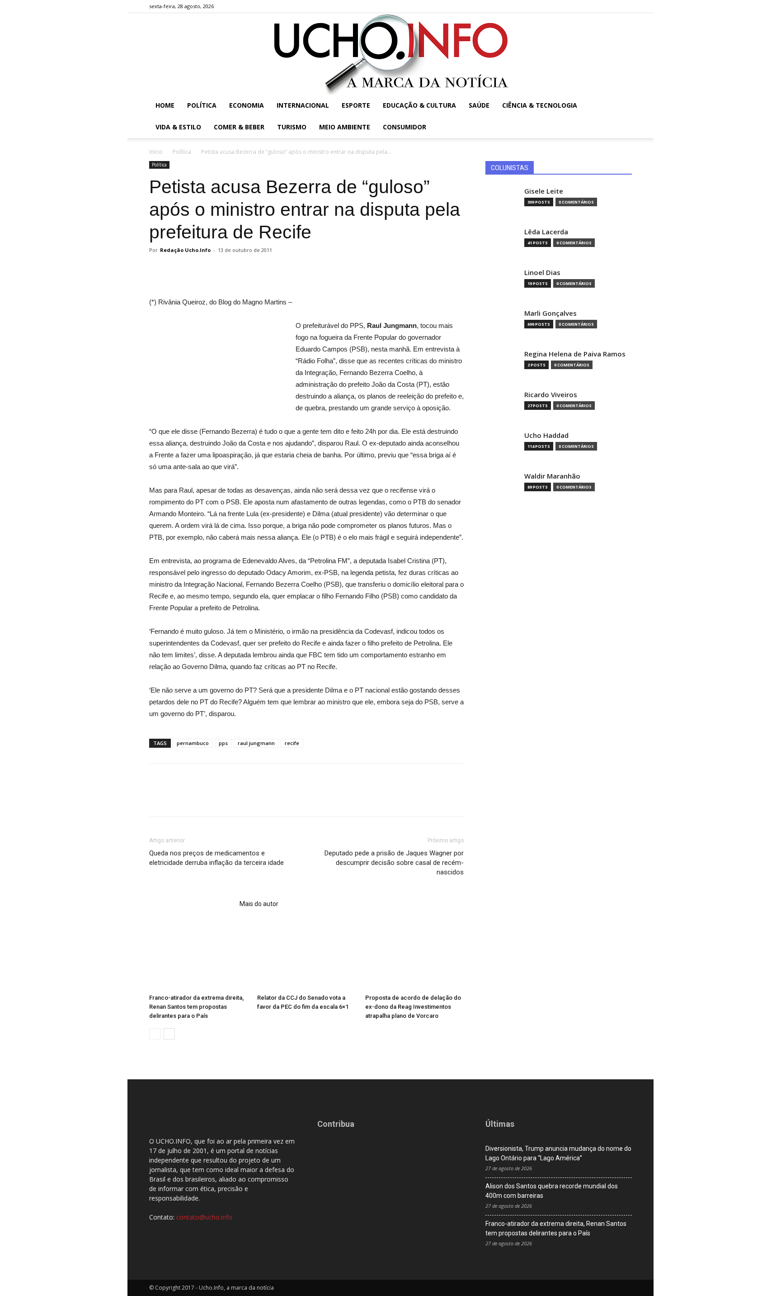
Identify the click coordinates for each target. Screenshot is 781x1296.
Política (201, 105)
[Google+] (595, 6)
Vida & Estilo (178, 127)
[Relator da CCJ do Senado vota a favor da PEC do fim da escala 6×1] (306, 956)
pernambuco (193, 743)
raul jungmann (256, 743)
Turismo (291, 127)
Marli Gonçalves (550, 313)
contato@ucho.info (204, 1217)
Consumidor (404, 127)
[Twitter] (610, 6)
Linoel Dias (542, 272)
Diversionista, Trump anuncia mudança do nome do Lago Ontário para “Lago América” (558, 1153)
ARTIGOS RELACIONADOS (192, 903)
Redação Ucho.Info (185, 250)
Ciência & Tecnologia (539, 105)
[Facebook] (580, 6)
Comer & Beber (239, 127)
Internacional (303, 105)
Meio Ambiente (344, 127)
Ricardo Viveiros (550, 394)
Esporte (356, 105)
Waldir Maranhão (552, 476)
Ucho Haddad (546, 435)
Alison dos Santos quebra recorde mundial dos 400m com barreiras (551, 1190)
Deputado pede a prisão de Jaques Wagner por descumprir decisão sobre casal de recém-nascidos (394, 862)
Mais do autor (259, 903)
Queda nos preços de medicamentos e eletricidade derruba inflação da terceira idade (216, 858)
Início (156, 152)
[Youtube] (625, 6)
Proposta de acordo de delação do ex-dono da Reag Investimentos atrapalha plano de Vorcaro (413, 1006)
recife (292, 743)
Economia (246, 105)
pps (223, 743)
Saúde (479, 105)
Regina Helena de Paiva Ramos (575, 354)
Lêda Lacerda (546, 232)
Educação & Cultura (419, 105)
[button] (621, 106)
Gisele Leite (543, 191)
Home (164, 105)
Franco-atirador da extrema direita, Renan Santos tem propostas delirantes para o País (196, 1006)
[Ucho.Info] (390, 54)
